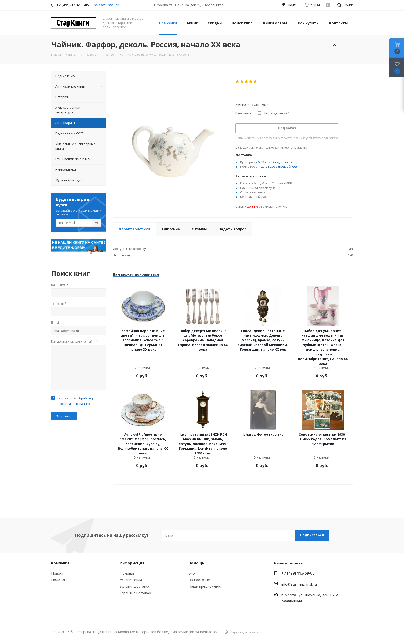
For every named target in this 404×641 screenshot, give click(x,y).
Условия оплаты (133, 579)
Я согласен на (75, 401)
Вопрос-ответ (200, 579)
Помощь (127, 573)
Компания (60, 562)
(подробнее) (282, 162)
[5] (255, 81)
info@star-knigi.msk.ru (299, 584)
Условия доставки (135, 586)
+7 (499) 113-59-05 (297, 573)
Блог (192, 573)
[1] (237, 81)
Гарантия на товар (135, 592)
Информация (132, 562)
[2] (242, 81)
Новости (58, 573)
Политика (59, 579)
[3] (246, 81)
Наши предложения (205, 586)
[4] (251, 81)
